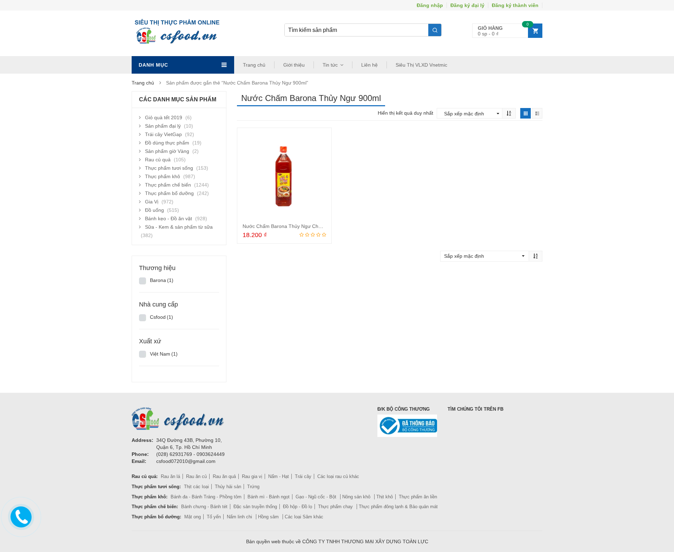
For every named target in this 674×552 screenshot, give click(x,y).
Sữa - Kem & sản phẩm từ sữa (179, 227)
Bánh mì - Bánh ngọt (268, 496)
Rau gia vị (252, 476)
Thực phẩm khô (162, 176)
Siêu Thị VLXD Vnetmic (421, 65)
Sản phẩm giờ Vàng (167, 151)
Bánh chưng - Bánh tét (204, 506)
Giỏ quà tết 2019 (163, 117)
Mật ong (192, 516)
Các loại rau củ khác (338, 476)
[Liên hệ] (21, 515)
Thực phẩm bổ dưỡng (169, 193)
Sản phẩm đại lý (163, 126)
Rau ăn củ (196, 476)
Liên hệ (369, 65)
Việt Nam (164, 354)
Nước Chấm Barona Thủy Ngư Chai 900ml (290, 226)
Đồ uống (154, 210)
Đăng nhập (430, 5)
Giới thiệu (294, 65)
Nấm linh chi (240, 516)
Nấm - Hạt (278, 476)
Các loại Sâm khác (304, 516)
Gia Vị (151, 201)
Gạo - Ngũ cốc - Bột (317, 496)
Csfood (161, 317)
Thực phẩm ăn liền (418, 496)
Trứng (253, 486)
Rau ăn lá (170, 476)
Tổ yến (214, 516)
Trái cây (303, 476)
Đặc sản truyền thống (255, 506)
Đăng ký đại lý (467, 5)
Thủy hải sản (228, 486)
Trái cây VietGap (163, 134)
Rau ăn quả (224, 476)
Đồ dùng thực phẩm (167, 143)
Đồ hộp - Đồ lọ (297, 506)
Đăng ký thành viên (515, 5)
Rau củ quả (158, 159)
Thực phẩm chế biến (168, 185)
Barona (161, 280)
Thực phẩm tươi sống (169, 168)
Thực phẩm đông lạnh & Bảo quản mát (398, 506)
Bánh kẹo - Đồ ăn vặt (168, 218)
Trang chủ (254, 65)
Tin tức (330, 65)
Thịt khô (384, 496)
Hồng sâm (269, 516)
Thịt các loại (196, 486)
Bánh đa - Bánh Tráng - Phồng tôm (206, 496)
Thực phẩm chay (336, 506)
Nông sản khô (357, 496)
